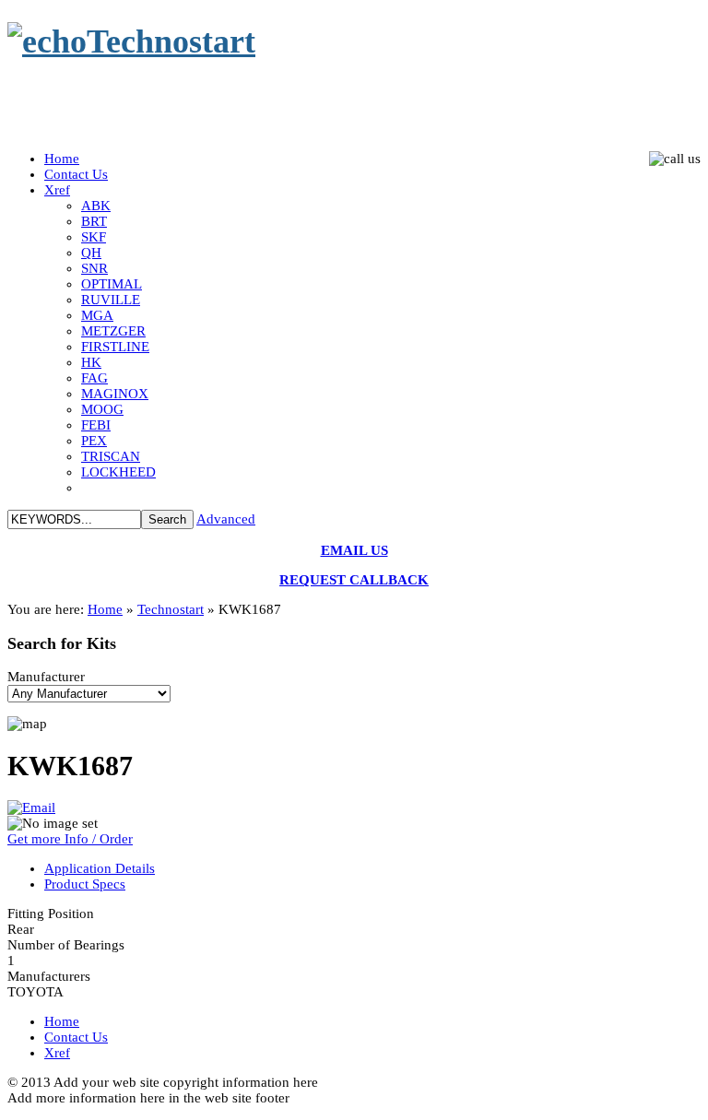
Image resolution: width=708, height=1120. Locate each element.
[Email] (31, 807)
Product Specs (84, 884)
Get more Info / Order (70, 838)
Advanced (225, 519)
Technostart (170, 609)
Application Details (99, 868)
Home (105, 609)
